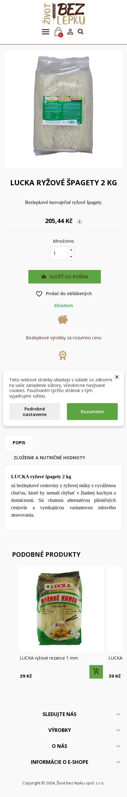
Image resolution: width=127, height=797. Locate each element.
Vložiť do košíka (64, 276)
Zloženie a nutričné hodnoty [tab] (49, 457)
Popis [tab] (19, 442)
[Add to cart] (96, 672)
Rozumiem (92, 411)
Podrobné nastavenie (35, 411)
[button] (11, 623)
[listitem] (61, 623)
